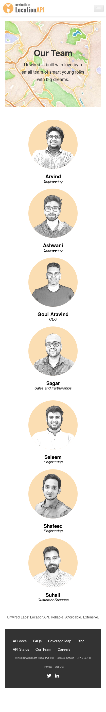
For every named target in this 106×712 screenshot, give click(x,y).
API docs (20, 640)
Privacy (48, 666)
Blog (81, 640)
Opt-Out (59, 666)
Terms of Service (65, 658)
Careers (64, 649)
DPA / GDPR (84, 658)
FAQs (37, 640)
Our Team (43, 649)
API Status (21, 649)
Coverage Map (59, 640)
